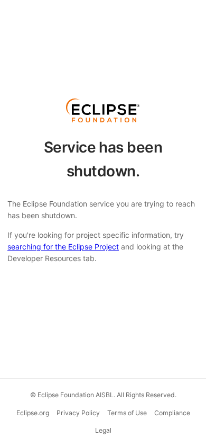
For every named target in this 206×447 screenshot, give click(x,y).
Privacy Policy (78, 413)
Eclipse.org (32, 413)
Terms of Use (127, 413)
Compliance (172, 413)
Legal (103, 430)
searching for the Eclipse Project (63, 246)
